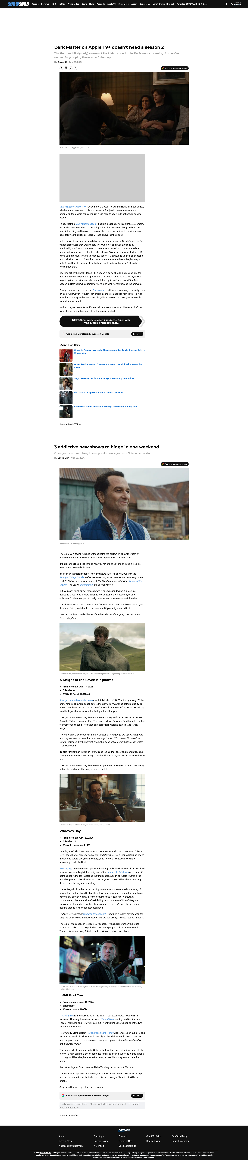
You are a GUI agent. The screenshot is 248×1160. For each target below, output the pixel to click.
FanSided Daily (179, 1136)
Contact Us (145, 4)
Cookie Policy (153, 1141)
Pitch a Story (65, 1141)
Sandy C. (62, 62)
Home (62, 424)
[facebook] (226, 4)
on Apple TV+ (72, 206)
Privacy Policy (101, 1141)
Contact (122, 1136)
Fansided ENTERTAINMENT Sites (192, 4)
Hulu (91, 4)
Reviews (45, 4)
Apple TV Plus (74, 424)
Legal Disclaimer (180, 1141)
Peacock (100, 4)
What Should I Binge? (163, 4)
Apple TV (111, 4)
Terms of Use (125, 1141)
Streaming (123, 4)
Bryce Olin (63, 458)
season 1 (86, 223)
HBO (54, 4)
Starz (84, 4)
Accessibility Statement (71, 1145)
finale (71, 577)
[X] (232, 4)
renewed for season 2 (94, 914)
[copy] (75, 68)
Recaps (35, 4)
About (134, 4)
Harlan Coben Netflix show (100, 1032)
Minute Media (45, 1153)
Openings (99, 1136)
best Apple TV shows (118, 872)
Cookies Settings (127, 1145)
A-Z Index (99, 1145)
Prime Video (73, 4)
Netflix (62, 4)
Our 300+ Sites (153, 1136)
